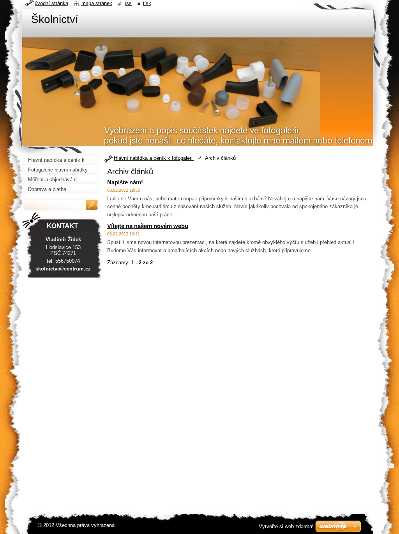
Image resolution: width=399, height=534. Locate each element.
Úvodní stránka (51, 3)
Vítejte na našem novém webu (147, 226)
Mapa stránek (96, 3)
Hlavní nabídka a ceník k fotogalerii (154, 158)
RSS (128, 3)
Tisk (147, 3)
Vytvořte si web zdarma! (286, 526)
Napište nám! (125, 182)
